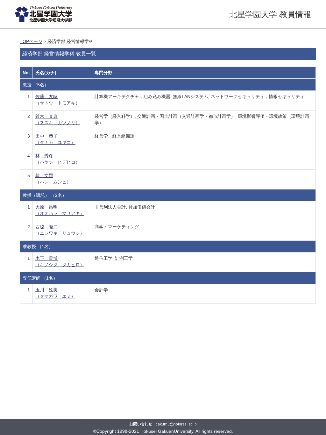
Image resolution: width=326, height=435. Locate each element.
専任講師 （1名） (40, 278)
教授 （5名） (36, 84)
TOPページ (31, 41)
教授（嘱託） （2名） (45, 195)
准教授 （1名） (38, 246)
